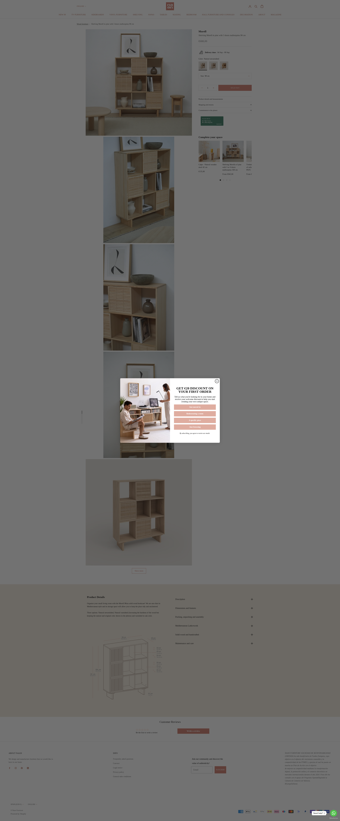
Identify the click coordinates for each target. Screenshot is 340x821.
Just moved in (195, 407)
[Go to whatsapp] (333, 813)
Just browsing (195, 427)
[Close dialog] (217, 381)
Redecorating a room (194, 414)
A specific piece (195, 420)
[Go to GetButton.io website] (333, 818)
